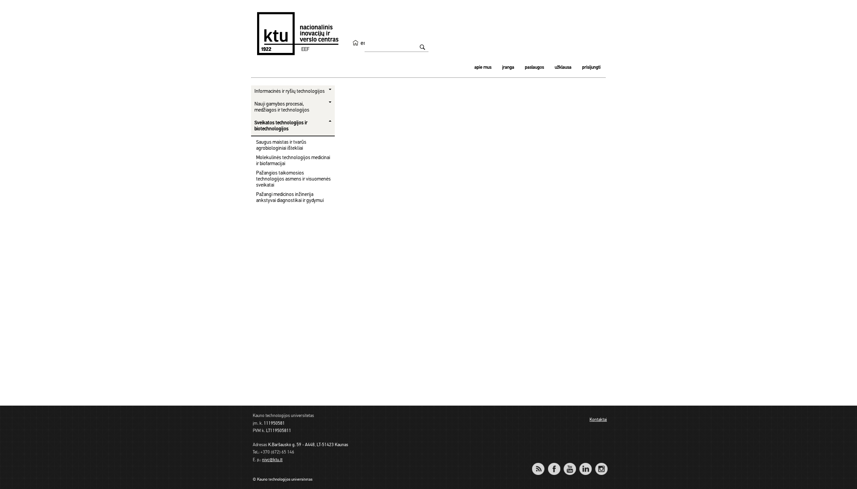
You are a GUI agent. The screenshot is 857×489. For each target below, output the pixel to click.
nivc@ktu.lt (272, 460)
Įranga (508, 67)
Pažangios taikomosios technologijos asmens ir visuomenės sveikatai (293, 179)
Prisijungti (591, 67)
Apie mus (482, 67)
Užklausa (563, 67)
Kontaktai (598, 420)
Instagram (601, 464)
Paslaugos (534, 67)
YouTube (569, 464)
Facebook (553, 464)
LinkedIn (585, 464)
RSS (541, 464)
